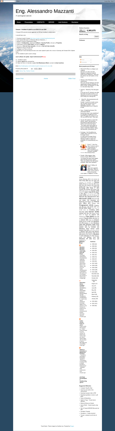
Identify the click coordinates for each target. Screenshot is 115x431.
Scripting (92, 210)
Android (95, 179)
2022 (93, 252)
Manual (95, 195)
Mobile (84, 200)
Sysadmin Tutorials (85, 411)
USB (93, 218)
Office (85, 203)
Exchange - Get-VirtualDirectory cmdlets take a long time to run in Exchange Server (89, 133)
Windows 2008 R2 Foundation (87, 226)
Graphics (86, 191)
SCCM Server (94, 208)
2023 (93, 250)
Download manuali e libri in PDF (88, 393)
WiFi (89, 221)
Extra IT (92, 188)
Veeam (83, 220)
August (93, 283)
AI (90, 179)
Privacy (94, 203)
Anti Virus (82, 180)
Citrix (82, 185)
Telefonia (94, 214)
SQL (88, 213)
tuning (80, 218)
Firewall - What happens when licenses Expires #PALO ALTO (88, 156)
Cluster (81, 186)
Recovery (84, 207)
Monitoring (93, 200)
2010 (93, 305)
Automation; (89, 182)
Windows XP (83, 238)
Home (19, 22)
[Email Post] (31, 68)
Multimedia (82, 201)
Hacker (93, 191)
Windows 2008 (90, 224)
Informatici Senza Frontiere (82, 284)
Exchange (82, 188)
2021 (93, 254)
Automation (81, 182)
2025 (93, 246)
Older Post (71, 78)
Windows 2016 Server (86, 231)
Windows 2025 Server (86, 234)
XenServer (81, 240)
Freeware (88, 189)
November (94, 276)
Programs (96, 205)
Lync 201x (89, 195)
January (94, 298)
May (93, 290)
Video (90, 220)
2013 (93, 272)
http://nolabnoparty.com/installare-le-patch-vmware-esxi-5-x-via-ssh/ (35, 66)
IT (95, 193)
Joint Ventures (63, 22)
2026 (93, 244)
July (93, 285)
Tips (24, 71)
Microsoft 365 (95, 198)
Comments (84, 62)
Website (84, 221)
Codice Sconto (89, 186)
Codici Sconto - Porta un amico (82, 323)
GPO (80, 191)
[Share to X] (38, 69)
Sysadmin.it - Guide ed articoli (88, 413)
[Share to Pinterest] (41, 69)
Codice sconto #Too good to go (83, 328)
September (94, 280)
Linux (81, 195)
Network (96, 201)
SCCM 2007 (93, 207)
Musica (89, 201)
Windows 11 (87, 223)
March (93, 294)
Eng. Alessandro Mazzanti (45, 11)
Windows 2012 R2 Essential (87, 227)
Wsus (94, 238)
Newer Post (19, 78)
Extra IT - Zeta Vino (92, 144)
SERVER (51, 22)
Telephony (81, 216)
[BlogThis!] (36, 69)
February (94, 296)
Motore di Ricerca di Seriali (87, 403)
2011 (93, 303)
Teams (86, 214)
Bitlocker (85, 183)
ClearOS (89, 185)
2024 (93, 248)
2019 (93, 259)
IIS (86, 193)
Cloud (95, 185)
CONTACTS (40, 22)
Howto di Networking (86, 398)
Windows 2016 (82, 230)
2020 (93, 257)
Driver (95, 186)
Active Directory (83, 179)
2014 (93, 269)
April (93, 292)
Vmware (32, 71)
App (90, 180)
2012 (93, 301)
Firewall (81, 189)
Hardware (81, 192)
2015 (93, 267)
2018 (93, 261)
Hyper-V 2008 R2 (89, 192)
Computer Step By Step (86, 388)
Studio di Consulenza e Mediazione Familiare (83, 351)
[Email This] (35, 69)
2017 (93, 263)
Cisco (97, 183)
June (93, 288)
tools (95, 216)
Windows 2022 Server (93, 233)
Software (81, 213)
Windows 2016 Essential (94, 230)
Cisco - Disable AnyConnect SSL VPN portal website (89, 111)
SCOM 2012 (82, 209)
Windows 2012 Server (87, 228)
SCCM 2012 (83, 208)
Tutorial (28, 71)
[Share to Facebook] (39, 69)
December (94, 273)
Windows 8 (87, 236)
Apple (95, 180)
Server (21, 71)
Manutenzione (92, 196)
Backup (96, 182)
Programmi (83, 205)
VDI (98, 218)
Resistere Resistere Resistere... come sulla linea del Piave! (82, 250)
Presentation (29, 22)
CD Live (91, 183)
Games (95, 189)
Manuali (81, 196)
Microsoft (83, 198)
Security (81, 212)
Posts (82, 59)
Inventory (91, 193)
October (94, 278)
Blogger (72, 426)
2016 (93, 265)
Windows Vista (91, 237)
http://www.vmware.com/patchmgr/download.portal (42, 38)
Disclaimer (75, 22)
